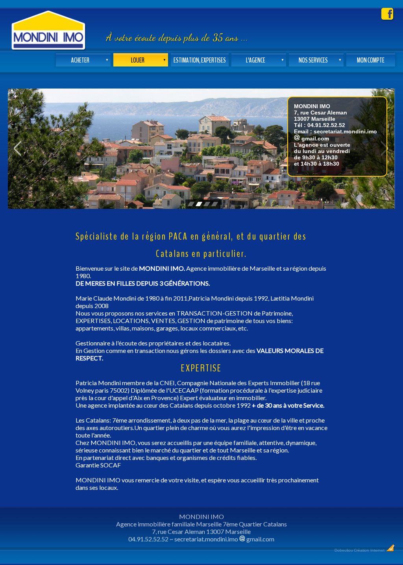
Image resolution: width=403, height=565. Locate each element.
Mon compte (371, 60)
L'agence (265, 60)
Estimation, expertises (200, 60)
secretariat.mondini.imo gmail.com (224, 539)
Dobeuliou (344, 550)
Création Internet (370, 550)
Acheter (90, 60)
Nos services (320, 60)
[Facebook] (387, 17)
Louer (148, 60)
